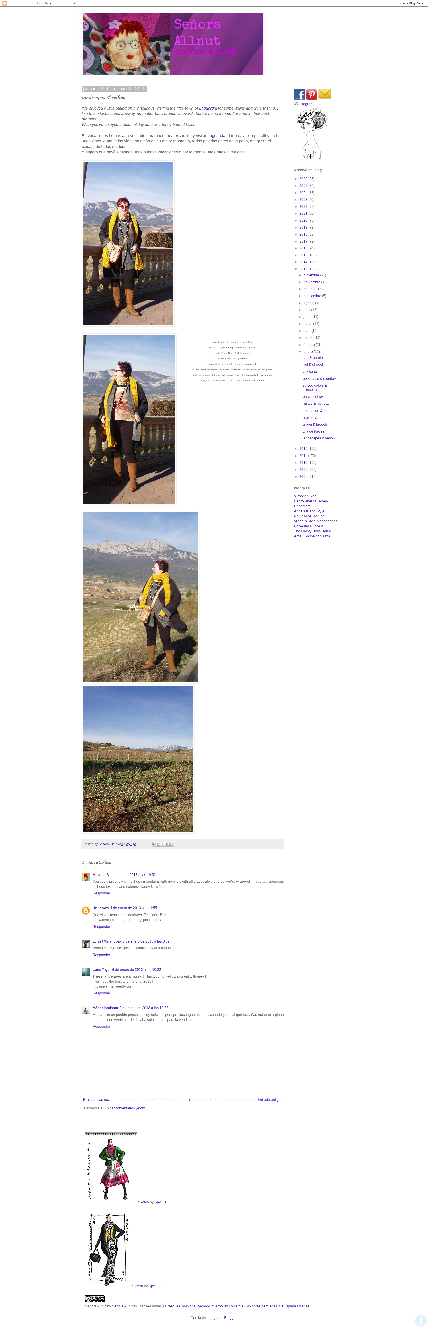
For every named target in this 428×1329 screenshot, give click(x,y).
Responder (101, 893)
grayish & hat (313, 417)
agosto (309, 303)
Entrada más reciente (100, 1100)
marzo (309, 337)
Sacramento (230, 375)
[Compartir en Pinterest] (171, 844)
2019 (303, 227)
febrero (310, 345)
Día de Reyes (313, 431)
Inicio (187, 1100)
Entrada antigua (270, 1100)
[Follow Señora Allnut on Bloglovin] (312, 159)
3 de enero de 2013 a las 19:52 (131, 875)
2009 (303, 470)
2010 (303, 463)
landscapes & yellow (319, 438)
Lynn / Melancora (107, 941)
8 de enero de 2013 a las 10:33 (144, 1008)
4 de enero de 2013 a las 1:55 (133, 908)
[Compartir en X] (163, 844)
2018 (303, 234)
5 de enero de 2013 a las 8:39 (146, 941)
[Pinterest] (311, 99)
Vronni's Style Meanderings (315, 521)
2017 (303, 241)
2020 (303, 220)
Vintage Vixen (305, 496)
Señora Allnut (123, 1306)
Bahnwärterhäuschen (311, 501)
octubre (310, 289)
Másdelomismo (105, 1008)
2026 (303, 179)
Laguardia (208, 108)
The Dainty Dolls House (313, 531)
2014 (303, 262)
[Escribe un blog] (159, 844)
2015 (303, 255)
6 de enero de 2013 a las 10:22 (136, 970)
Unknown (101, 908)
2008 (303, 476)
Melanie (99, 875)
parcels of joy (313, 396)
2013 (303, 269)
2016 (303, 248)
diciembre (312, 275)
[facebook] (299, 99)
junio (308, 317)
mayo (308, 324)
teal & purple (313, 357)
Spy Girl (160, 1202)
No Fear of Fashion (309, 516)
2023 (303, 200)
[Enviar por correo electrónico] (154, 844)
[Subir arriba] (421, 1321)
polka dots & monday (319, 378)
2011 (303, 456)
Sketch (143, 1202)
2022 (303, 206)
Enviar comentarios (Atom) (125, 1108)
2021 (303, 213)
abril (307, 331)
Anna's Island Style (309, 511)
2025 (303, 186)
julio (307, 310)
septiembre (313, 296)
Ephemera (302, 506)
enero (309, 351)
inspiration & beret (317, 410)
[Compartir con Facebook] (167, 844)
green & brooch (315, 424)
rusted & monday (316, 403)
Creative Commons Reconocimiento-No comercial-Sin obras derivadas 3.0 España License (237, 1306)
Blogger (230, 1318)
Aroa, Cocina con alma (312, 536)
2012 (303, 449)
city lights (310, 371)
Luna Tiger (102, 970)
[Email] (324, 99)
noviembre (312, 282)
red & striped (313, 364)
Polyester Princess (309, 526)
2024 (303, 193)
